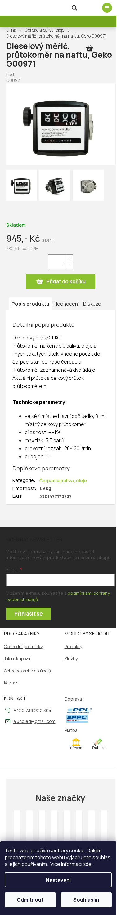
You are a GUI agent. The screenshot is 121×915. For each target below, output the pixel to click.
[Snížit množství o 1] (70, 265)
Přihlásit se (28, 613)
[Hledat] (74, 8)
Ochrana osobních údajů (27, 671)
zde (87, 864)
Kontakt (11, 683)
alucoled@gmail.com (34, 721)
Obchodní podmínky (23, 646)
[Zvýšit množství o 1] (70, 258)
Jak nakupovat (18, 659)
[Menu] (107, 8)
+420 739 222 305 (32, 710)
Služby (71, 659)
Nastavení (58, 880)
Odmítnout (30, 899)
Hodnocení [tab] (66, 303)
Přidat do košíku (66, 281)
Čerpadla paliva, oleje (63, 480)
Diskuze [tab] (92, 303)
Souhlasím (86, 899)
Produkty (73, 646)
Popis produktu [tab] (30, 303)
